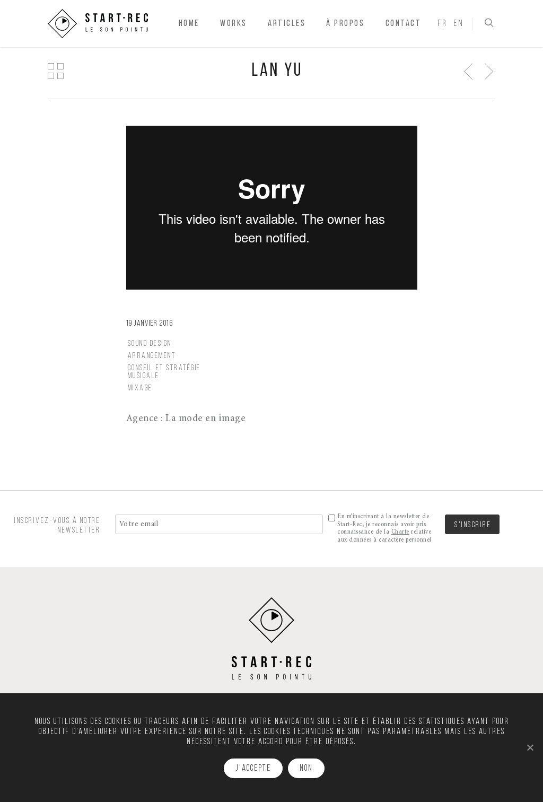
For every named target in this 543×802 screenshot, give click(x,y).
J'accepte (253, 768)
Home (189, 23)
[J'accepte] (529, 747)
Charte (400, 532)
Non (306, 768)
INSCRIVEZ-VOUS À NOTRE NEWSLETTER (57, 526)
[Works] (55, 70)
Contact (404, 23)
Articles (286, 23)
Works (233, 23)
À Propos (345, 23)
